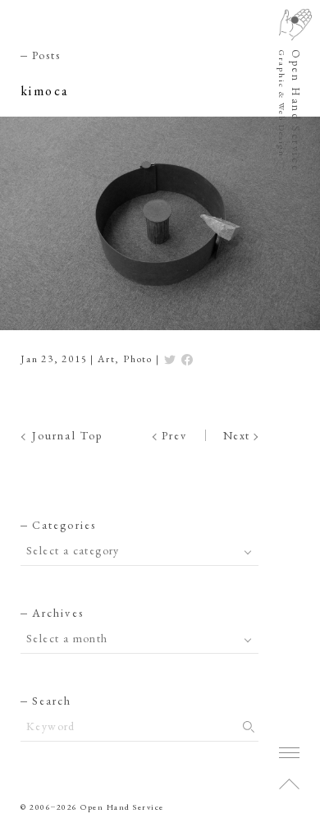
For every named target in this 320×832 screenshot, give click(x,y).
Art (106, 358)
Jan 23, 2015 (54, 358)
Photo (138, 358)
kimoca (45, 90)
